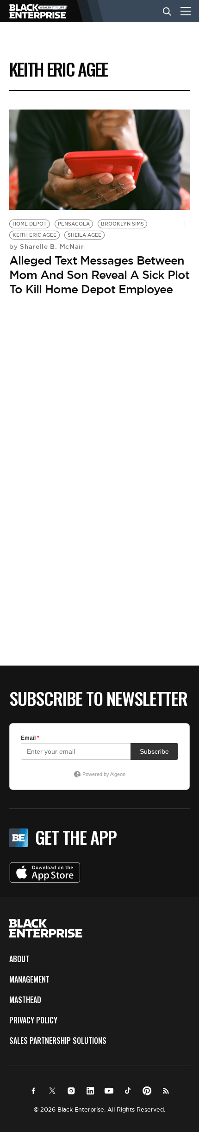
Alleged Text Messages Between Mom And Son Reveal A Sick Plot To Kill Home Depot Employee (99, 275)
